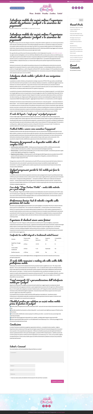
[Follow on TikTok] (79, 8)
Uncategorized (31, 28)
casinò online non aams (56, 53)
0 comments (37, 28)
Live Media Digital (60, 412)
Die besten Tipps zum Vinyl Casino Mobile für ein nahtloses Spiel (76, 29)
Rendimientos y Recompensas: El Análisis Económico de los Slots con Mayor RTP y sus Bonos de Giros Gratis (76, 49)
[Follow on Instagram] (73, 8)
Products (38, 13)
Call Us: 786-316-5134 (18, 8)
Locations (53, 13)
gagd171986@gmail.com (16, 28)
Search (81, 20)
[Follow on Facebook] (76, 8)
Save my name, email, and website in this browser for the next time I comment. (29, 377)
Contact (59, 13)
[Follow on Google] (82, 8)
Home (31, 13)
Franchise (45, 13)
